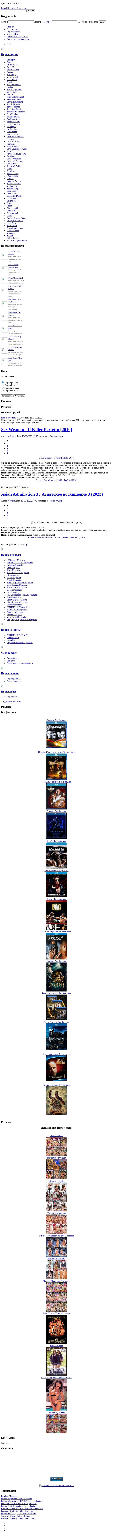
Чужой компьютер (89, 22)
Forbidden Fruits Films (16, 154)
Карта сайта (12, 34)
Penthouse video (14, 84)
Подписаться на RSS (11, 701)
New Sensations (14, 99)
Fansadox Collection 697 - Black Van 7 (18, 1518)
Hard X (10, 94)
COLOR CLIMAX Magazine (20, 562)
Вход (3, 8)
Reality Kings (13, 188)
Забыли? (46, 22)
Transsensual (12, 213)
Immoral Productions (16, 112)
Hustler (10, 87)
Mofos (9, 168)
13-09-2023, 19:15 (30, 436)
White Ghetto (12, 176)
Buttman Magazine (15, 612)
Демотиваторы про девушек (20, 663)
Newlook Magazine (15, 565)
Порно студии (9, 54)
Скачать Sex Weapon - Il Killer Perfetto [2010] (56, 480)
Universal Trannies (15, 161)
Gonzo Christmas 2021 (16, 278)
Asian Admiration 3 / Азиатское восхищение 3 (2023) (52, 494)
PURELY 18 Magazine (17, 609)
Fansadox (11, 640)
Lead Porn (11, 223)
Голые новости (14, 681)
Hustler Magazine (14, 614)
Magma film (12, 186)
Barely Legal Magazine (17, 600)
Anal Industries (13, 119)
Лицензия (21, 8)
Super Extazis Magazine (17, 585)
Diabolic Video (13, 208)
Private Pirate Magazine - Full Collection (19, 1506)
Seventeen (11, 201)
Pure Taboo (12, 225)
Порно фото (12, 658)
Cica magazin (12, 575)
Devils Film (12, 129)
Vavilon (11, 501)
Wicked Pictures (14, 183)
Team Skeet (12, 131)
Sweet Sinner (12, 92)
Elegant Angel (13, 146)
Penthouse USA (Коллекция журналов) (19, 1503)
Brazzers (10, 62)
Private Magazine (14, 580)
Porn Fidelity (12, 114)
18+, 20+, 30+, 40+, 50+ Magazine (22, 619)
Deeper (10, 72)
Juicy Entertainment (15, 97)
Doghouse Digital (14, 196)
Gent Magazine (13, 567)
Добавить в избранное (17, 36)
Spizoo (10, 235)
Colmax (10, 178)
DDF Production (14, 159)
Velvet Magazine (14, 577)
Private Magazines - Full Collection (16, 1498)
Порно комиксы (11, 629)
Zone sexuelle (13, 230)
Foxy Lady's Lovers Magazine (20, 582)
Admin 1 (12, 436)
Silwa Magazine (14, 570)
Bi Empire (11, 60)
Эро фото (11, 660)
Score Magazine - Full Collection (15, 1516)
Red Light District (14, 109)
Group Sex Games (15, 220)
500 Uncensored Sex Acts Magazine (22, 595)
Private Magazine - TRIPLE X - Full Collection (22, 1501)
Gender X (11, 211)
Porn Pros (11, 171)
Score (9, 215)
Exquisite (11, 156)
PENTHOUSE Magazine (18, 607)
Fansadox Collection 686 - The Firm (17, 1511)
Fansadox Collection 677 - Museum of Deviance (22, 1508)
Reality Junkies (13, 116)
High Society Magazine (17, 602)
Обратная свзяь (14, 32)
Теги (9, 44)
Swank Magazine (14, 590)
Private (10, 82)
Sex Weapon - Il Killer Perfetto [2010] (36, 429)
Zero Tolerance (13, 107)
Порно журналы (11, 554)
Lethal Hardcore (14, 124)
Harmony (11, 144)
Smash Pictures (13, 104)
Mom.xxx (11, 233)
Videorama (11, 193)
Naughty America (14, 181)
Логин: (4, 22)
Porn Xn (10, 151)
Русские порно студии (17, 240)
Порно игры (8, 691)
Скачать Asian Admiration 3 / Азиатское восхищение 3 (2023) (56, 537)
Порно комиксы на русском (20, 642)
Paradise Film (12, 173)
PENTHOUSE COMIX (17, 635)
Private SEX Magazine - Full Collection (18, 1513)
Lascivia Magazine (9, 1496)
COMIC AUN (13, 637)
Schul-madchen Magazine (18, 572)
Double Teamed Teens (16, 218)
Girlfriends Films (14, 141)
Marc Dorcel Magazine (17, 617)
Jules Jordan (12, 79)
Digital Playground (15, 102)
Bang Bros (11, 191)
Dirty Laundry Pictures (17, 149)
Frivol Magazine (14, 597)
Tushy (9, 203)
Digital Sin (11, 164)
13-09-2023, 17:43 (29, 501)
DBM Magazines (14, 605)
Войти (102, 22)
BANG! (10, 67)
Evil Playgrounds (14, 89)
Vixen (9, 206)
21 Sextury (11, 198)
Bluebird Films (13, 121)
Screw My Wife (13, 166)
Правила (11, 8)
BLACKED (12, 65)
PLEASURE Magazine (17, 587)
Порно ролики (10, 673)
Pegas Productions (15, 228)
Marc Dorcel (12, 77)
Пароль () (42, 22)
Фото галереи (9, 652)
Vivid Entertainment (15, 136)
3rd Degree (11, 126)
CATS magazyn (14, 592)
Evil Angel (11, 74)
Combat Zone (13, 134)
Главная (10, 27)
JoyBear (10, 139)
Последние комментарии (18, 39)
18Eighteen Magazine (16, 560)
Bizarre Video (13, 69)
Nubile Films (12, 238)
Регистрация (12, 29)
